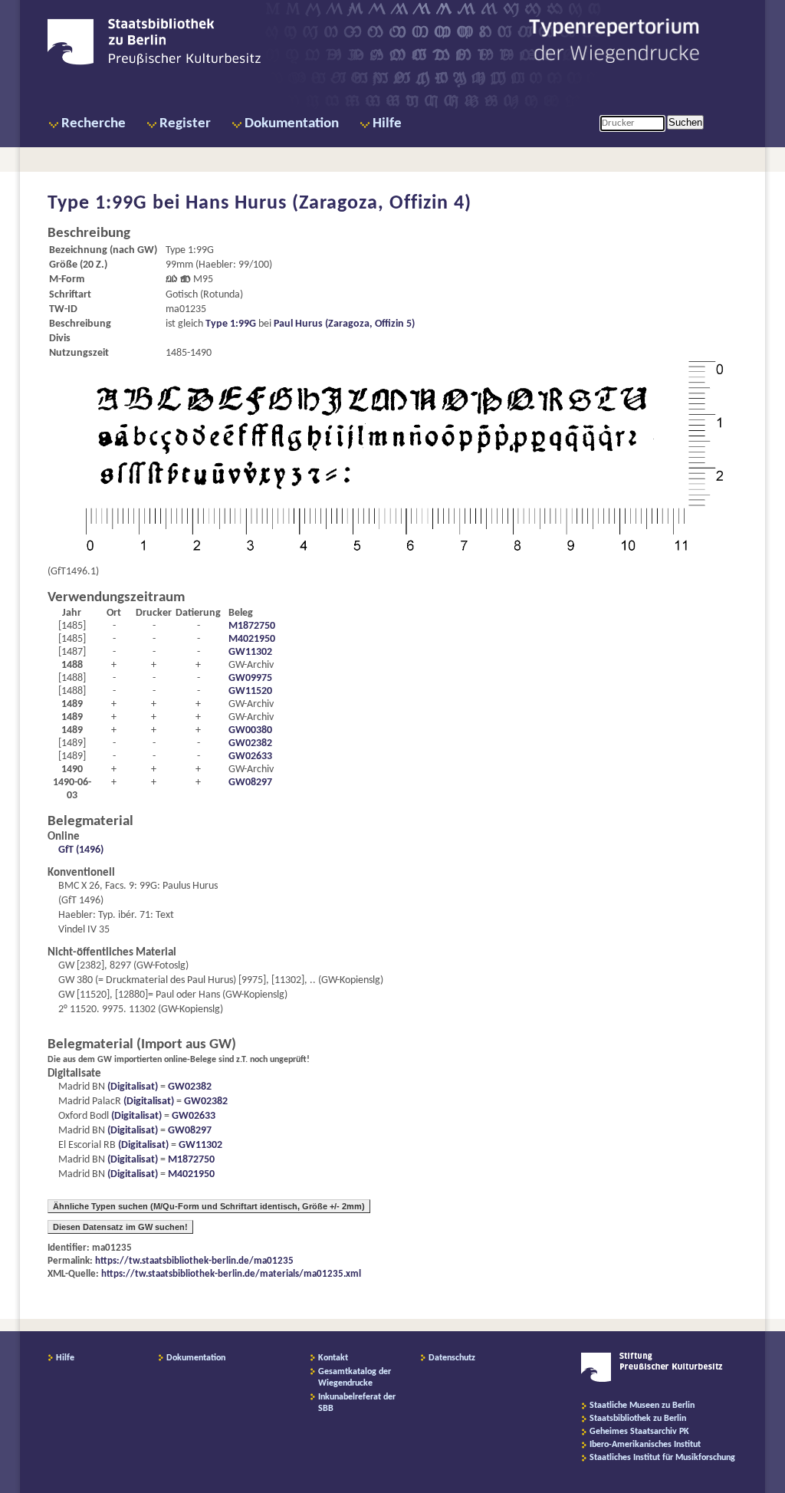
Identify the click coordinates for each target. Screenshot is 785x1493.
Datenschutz (452, 1358)
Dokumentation (292, 124)
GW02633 (250, 756)
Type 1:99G (230, 324)
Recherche (93, 124)
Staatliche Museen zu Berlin (642, 1405)
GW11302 (250, 652)
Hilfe (387, 124)
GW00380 (250, 730)
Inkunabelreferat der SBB (357, 1403)
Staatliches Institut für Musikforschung (662, 1457)
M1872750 (251, 626)
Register (185, 124)
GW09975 (250, 678)
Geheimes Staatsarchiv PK (639, 1431)
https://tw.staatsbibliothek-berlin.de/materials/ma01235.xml (231, 1274)
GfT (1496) (80, 850)
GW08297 (250, 782)
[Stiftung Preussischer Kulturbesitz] (652, 1379)
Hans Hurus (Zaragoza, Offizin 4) (328, 203)
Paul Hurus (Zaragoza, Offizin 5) (344, 324)
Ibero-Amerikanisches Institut (645, 1444)
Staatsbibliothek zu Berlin (638, 1418)
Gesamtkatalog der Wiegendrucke (354, 1377)
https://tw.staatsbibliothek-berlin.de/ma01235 (194, 1261)
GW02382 (250, 743)
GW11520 (250, 691)
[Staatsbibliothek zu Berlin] (154, 62)
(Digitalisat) (131, 1087)
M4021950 (251, 639)
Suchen (685, 122)
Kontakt (333, 1358)
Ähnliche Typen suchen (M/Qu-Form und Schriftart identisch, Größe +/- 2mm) (209, 1206)
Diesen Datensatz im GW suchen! (120, 1227)
